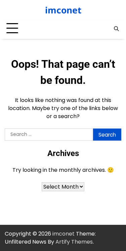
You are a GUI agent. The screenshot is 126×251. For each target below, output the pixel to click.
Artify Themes (74, 242)
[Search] (116, 28)
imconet (63, 10)
